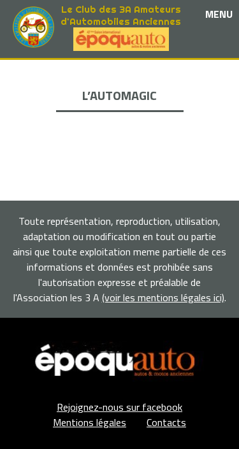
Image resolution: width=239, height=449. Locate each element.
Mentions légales (89, 422)
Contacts (166, 422)
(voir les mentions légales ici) (163, 297)
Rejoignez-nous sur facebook (119, 407)
